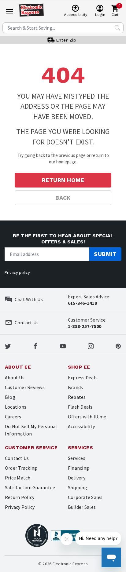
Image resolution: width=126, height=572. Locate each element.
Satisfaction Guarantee (30, 487)
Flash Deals (80, 407)
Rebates (77, 397)
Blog (10, 397)
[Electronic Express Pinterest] (118, 345)
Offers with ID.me (87, 417)
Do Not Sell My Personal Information (31, 430)
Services (76, 458)
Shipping (77, 487)
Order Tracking (21, 468)
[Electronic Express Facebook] (35, 345)
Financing (78, 468)
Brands (75, 387)
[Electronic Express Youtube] (63, 345)
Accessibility (81, 426)
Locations (15, 407)
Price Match (18, 478)
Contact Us (17, 458)
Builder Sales (82, 507)
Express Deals (83, 377)
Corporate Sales (85, 497)
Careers (13, 417)
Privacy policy (17, 272)
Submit (105, 254)
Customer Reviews (25, 387)
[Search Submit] (117, 27)
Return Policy (19, 497)
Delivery (76, 478)
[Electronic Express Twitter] (8, 345)
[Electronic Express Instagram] (91, 345)
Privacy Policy (20, 507)
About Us (14, 377)
